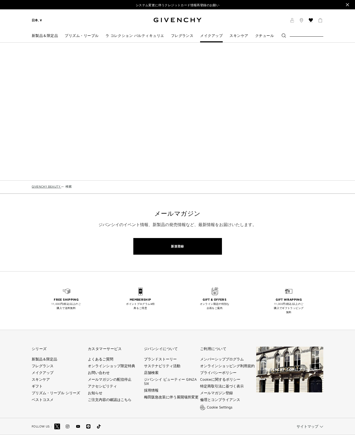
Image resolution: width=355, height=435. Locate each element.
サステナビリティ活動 (162, 366)
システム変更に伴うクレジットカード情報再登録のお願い (177, 5)
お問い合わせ (99, 373)
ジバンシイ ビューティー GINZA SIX (170, 381)
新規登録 (177, 246)
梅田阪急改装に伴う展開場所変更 (171, 397)
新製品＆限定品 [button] (45, 36)
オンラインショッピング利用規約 (227, 366)
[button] (292, 21)
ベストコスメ (43, 400)
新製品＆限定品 (44, 359)
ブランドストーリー (160, 359)
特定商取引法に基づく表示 (222, 386)
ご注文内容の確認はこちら (110, 400)
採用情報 (151, 390)
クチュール (264, 36)
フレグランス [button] (182, 36)
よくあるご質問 (100, 359)
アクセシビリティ (102, 386)
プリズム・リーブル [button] (81, 36)
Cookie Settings (219, 407)
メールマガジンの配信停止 (110, 379)
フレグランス (43, 366)
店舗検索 (151, 373)
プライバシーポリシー (218, 373)
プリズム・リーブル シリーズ (56, 393)
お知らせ (95, 393)
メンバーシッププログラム (222, 359)
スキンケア (41, 379)
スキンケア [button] (238, 36)
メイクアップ (43, 373)
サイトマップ (307, 426)
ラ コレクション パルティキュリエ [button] (135, 36)
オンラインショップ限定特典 (111, 366)
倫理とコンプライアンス (220, 400)
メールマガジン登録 (216, 393)
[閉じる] (347, 4)
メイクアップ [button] (211, 36)
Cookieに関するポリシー (220, 379)
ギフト (37, 386)
